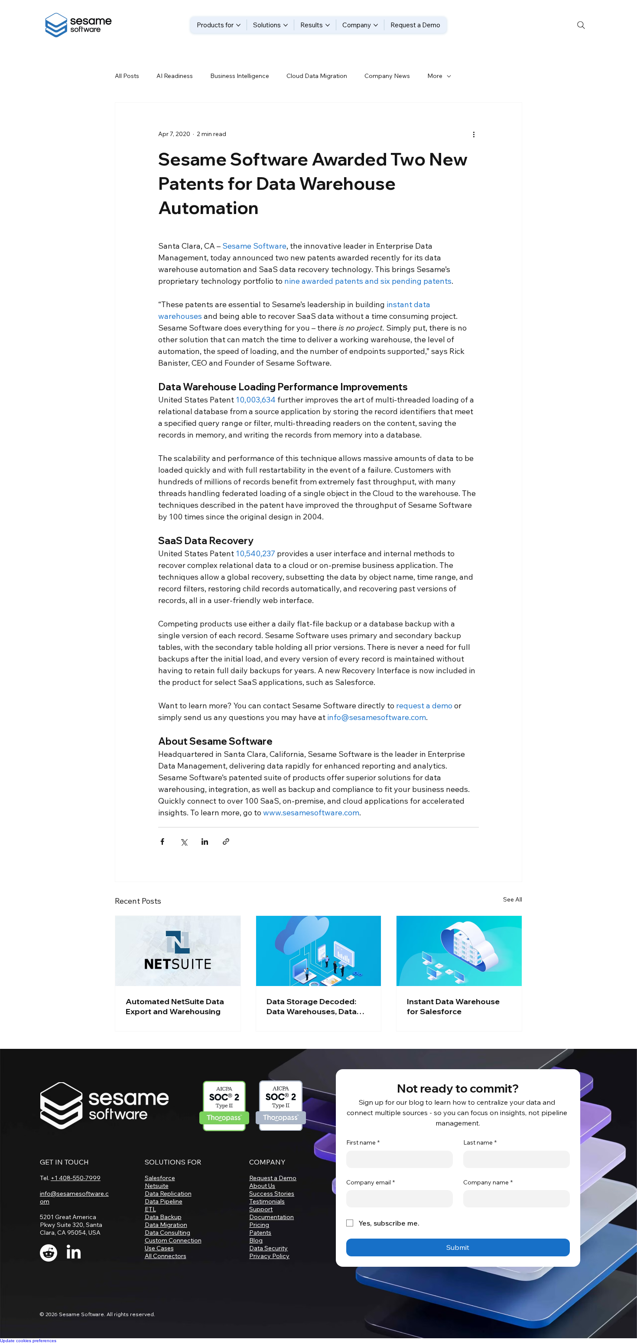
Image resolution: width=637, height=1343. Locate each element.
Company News (387, 76)
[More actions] (473, 134)
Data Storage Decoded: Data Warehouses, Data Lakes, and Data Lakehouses (311, 1006)
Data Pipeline (163, 1201)
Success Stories (271, 1193)
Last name (480, 1142)
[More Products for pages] (238, 25)
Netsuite (157, 1186)
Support (261, 1209)
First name (363, 1142)
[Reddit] (48, 1253)
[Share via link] (226, 841)
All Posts (127, 76)
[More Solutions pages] (285, 25)
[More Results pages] (327, 25)
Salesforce (160, 1178)
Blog (256, 1240)
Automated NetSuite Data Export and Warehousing (175, 1006)
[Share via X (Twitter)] (183, 841)
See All (512, 899)
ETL (150, 1209)
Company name (488, 1182)
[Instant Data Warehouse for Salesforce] (459, 951)
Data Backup (163, 1217)
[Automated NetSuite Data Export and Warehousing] (177, 951)
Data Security (268, 1248)
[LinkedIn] (73, 1253)
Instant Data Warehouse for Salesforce (453, 1006)
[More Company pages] (376, 25)
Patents (260, 1232)
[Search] (581, 25)
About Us (262, 1186)
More (434, 76)
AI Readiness (174, 76)
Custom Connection (173, 1240)
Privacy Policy (269, 1256)
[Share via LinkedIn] (205, 841)
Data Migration (166, 1225)
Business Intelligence (239, 76)
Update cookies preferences (28, 1340)
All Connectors (165, 1256)
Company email (370, 1182)
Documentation (271, 1217)
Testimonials (267, 1201)
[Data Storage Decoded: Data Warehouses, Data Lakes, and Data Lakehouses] (318, 951)
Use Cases (159, 1248)
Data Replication (168, 1193)
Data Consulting (167, 1232)
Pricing (259, 1225)
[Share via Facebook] (162, 841)
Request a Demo (272, 1178)
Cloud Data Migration (316, 76)
